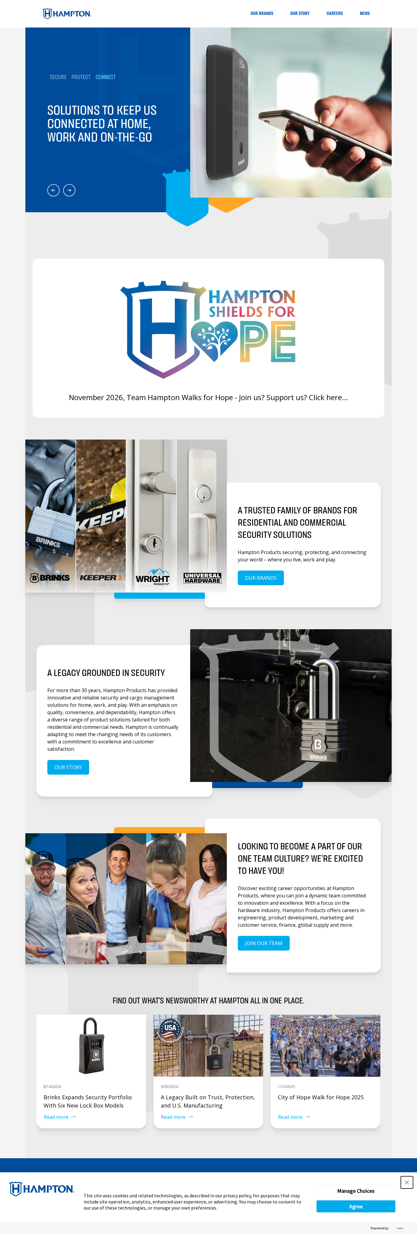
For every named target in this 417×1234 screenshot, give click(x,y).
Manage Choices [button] (356, 1190)
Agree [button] (356, 1206)
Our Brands (262, 13)
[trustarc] (400, 1228)
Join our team (263, 943)
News (365, 13)
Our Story (300, 13)
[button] (407, 1182)
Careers (335, 13)
